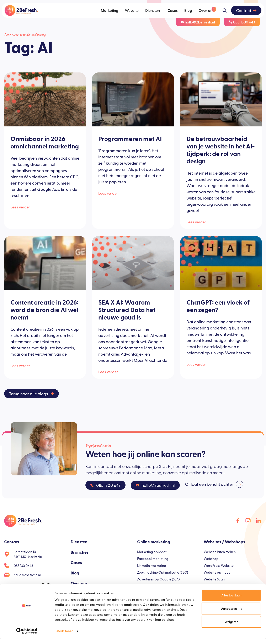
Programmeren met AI (130, 138)
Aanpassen (229, 608)
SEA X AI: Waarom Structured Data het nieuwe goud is (126, 309)
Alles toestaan (231, 595)
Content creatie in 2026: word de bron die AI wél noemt (44, 309)
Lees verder (20, 206)
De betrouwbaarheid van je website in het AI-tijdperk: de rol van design (220, 149)
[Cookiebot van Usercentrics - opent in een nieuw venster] (27, 631)
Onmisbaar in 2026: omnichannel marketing (44, 142)
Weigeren (231, 621)
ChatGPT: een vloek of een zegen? (218, 306)
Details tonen (63, 631)
